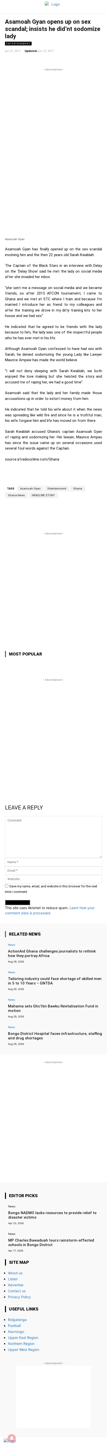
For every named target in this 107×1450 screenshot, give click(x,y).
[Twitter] (89, 1443)
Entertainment (18, 43)
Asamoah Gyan (30, 488)
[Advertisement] (53, 125)
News (11, 945)
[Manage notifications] (12, 1438)
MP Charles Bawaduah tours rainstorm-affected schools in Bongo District (51, 1242)
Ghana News (16, 495)
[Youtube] (97, 1443)
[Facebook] (80, 1443)
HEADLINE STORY (43, 495)
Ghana (77, 488)
